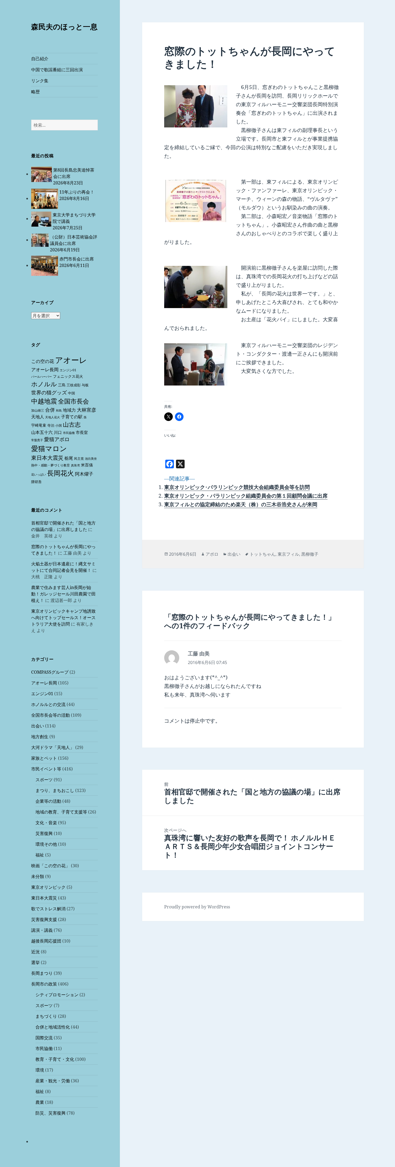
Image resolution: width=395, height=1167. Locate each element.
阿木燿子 (84, 474)
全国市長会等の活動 (50, 715)
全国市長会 (73, 401)
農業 (39, 1102)
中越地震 (44, 401)
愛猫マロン (49, 448)
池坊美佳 (91, 459)
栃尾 (68, 458)
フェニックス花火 (68, 376)
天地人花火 (52, 417)
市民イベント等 (46, 769)
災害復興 (44, 833)
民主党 (79, 458)
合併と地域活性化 (52, 1027)
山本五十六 (42, 432)
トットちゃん (262, 554)
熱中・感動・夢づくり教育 (50, 465)
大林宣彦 (86, 409)
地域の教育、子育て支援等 (61, 812)
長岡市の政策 (44, 984)
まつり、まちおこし (54, 790)
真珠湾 (75, 465)
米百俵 (87, 464)
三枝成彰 (74, 385)
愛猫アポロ (57, 439)
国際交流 (44, 1038)
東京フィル (288, 554)
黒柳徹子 (309, 554)
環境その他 (46, 844)
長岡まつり (42, 973)
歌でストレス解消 (48, 909)
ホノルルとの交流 (48, 704)
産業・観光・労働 (52, 1081)
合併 (50, 409)
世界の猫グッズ (49, 392)
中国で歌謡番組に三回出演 (57, 70)
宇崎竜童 (38, 425)
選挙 (35, 962)
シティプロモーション (56, 995)
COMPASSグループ (50, 672)
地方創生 (39, 737)
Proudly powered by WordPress (197, 907)
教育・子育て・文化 (54, 1059)
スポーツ (44, 780)
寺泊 (50, 425)
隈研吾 (36, 481)
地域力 (69, 410)
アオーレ (71, 360)
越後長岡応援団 (46, 941)
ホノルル (44, 384)
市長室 (82, 432)
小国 (58, 425)
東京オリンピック (48, 887)
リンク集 (39, 81)
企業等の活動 (48, 801)
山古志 (72, 424)
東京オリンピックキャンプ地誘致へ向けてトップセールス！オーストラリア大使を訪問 (63, 617)
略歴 (35, 92)
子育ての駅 (71, 417)
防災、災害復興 (50, 1113)
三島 (62, 384)
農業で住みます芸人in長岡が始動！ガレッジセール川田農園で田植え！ (63, 593)
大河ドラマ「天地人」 (52, 747)
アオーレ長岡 (45, 369)
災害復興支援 (44, 919)
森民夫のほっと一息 (64, 26)
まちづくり (46, 1016)
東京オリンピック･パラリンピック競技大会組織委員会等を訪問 (237, 487)
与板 (85, 385)
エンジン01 (68, 370)
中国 (71, 393)
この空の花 (42, 361)
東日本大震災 (47, 457)
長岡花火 (60, 472)
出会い (37, 726)
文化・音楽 (46, 823)
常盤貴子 (37, 440)
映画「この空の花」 (50, 866)
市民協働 (69, 433)
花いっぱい (38, 474)
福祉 (39, 855)
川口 (58, 432)
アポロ (212, 554)
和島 (59, 410)
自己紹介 (39, 59)
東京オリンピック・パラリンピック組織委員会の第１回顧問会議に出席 (246, 495)
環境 (39, 1070)
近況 (35, 952)
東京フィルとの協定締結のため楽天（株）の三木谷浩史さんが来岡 (240, 504)
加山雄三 (37, 410)
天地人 (37, 417)
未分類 (37, 876)
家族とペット (44, 758)
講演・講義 (42, 930)
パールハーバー (41, 376)
